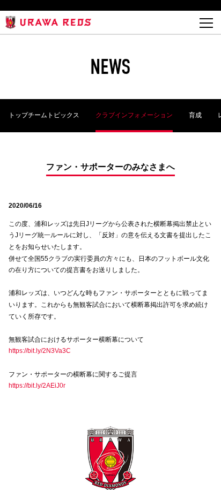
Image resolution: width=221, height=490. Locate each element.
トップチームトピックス (44, 115)
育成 (195, 115)
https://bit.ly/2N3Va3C (40, 351)
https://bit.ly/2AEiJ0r (37, 385)
